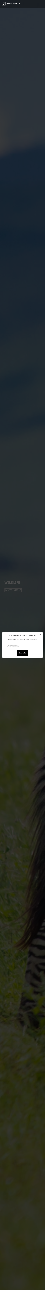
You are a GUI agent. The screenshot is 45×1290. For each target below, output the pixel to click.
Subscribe (22, 653)
